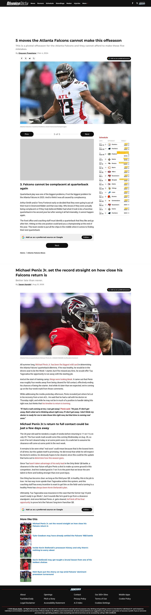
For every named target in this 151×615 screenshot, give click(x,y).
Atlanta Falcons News (36, 253)
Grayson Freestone (27, 53)
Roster (69, 3)
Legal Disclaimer (27, 603)
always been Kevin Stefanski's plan (51, 487)
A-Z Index (78, 603)
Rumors (40, 3)
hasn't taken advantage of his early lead (46, 463)
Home (22, 253)
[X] (137, 3)
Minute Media (17, 609)
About (23, 594)
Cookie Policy (125, 599)
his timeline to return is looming (56, 403)
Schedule (50, 3)
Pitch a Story (49, 599)
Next (87, 134)
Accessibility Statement (54, 603)
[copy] (33, 58)
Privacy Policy (80, 599)
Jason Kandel (25, 284)
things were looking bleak (61, 379)
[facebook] (132, 3)
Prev (27, 134)
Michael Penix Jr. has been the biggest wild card (56, 364)
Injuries (77, 3)
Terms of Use (101, 599)
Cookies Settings (102, 603)
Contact (77, 594)
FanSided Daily (26, 599)
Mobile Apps (124, 594)
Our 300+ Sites (101, 594)
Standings (60, 3)
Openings (48, 594)
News (33, 3)
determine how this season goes (49, 458)
